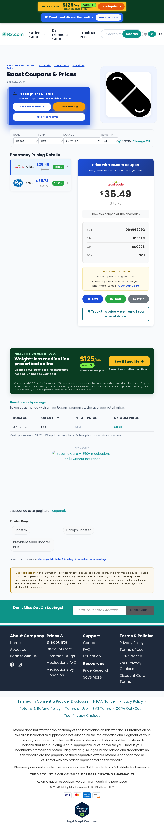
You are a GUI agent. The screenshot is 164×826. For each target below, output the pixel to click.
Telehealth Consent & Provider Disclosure (53, 701)
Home (15, 642)
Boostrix (21, 530)
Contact (90, 642)
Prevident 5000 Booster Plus (31, 545)
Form (41, 134)
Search (132, 34)
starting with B (46, 559)
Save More (92, 677)
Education (92, 656)
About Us (18, 649)
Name (16, 134)
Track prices (67, 106)
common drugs (98, 559)
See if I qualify (127, 361)
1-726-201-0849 (127, 286)
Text (95, 299)
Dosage (68, 134)
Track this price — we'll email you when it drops (117, 313)
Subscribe (140, 610)
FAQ (86, 649)
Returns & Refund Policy (40, 708)
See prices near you (47, 116)
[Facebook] (12, 665)
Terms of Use (131, 649)
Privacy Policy (132, 642)
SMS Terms (101, 708)
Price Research (96, 670)
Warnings (79, 65)
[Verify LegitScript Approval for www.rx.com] (82, 809)
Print (140, 299)
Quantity (107, 134)
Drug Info (45, 65)
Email (118, 299)
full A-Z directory (64, 559)
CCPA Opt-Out (128, 708)
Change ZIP (141, 141)
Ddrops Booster (78, 530)
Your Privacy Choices (82, 715)
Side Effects (61, 65)
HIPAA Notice (104, 701)
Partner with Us (23, 656)
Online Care (34, 34)
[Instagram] (20, 665)
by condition (81, 559)
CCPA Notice (131, 656)
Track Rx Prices (87, 34)
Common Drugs (61, 655)
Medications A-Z (61, 662)
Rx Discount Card (60, 34)
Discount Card (59, 649)
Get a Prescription (30, 106)
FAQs (10, 68)
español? (59, 510)
